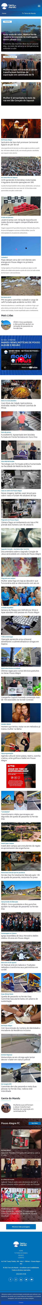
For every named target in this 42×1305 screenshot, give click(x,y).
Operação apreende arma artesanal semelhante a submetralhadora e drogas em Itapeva (20, 641)
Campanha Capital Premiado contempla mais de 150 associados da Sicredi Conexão (20, 698)
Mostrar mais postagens (21, 1227)
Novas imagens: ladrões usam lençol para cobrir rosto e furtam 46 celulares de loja (18, 494)
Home (4, 13)
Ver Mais (35, 1123)
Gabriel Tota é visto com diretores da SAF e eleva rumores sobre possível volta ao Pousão (20, 1183)
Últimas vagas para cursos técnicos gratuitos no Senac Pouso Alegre (20, 672)
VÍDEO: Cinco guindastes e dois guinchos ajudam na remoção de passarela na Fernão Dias (19, 906)
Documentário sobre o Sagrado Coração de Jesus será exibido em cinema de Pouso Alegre (21, 552)
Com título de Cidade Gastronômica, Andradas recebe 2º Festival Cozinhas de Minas (18, 405)
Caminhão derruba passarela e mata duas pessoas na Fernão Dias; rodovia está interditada (19, 1088)
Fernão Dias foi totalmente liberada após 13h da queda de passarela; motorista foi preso (20, 876)
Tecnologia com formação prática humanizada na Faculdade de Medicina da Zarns (21, 465)
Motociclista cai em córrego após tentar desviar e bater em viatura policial (18, 1058)
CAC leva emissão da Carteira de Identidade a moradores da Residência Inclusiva (20, 1029)
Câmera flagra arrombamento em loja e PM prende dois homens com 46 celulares (19, 523)
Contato (21, 1257)
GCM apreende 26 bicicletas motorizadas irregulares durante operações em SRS (18, 181)
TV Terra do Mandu (21, 1253)
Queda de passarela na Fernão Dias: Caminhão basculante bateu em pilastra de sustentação (19, 998)
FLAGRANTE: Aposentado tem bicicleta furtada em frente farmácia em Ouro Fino (19, 436)
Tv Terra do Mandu (29, 13)
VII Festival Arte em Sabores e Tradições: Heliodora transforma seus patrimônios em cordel (19, 967)
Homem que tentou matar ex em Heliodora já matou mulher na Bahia (20, 728)
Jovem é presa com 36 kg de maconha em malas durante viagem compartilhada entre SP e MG (19, 222)
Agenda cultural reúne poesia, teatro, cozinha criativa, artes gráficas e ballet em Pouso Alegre (20, 758)
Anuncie (21, 1255)
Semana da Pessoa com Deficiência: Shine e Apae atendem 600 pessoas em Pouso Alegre (20, 611)
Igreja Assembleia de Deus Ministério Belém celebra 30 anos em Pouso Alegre (19, 937)
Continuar (21, 1302)
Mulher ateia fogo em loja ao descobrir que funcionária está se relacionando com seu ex (20, 582)
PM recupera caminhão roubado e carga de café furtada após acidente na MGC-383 (19, 301)
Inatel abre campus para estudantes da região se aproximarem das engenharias (20, 847)
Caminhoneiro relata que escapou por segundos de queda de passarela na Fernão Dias (19, 816)
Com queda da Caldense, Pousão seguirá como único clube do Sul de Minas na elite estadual (19, 1213)
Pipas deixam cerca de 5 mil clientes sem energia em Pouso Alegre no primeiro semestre (18, 262)
